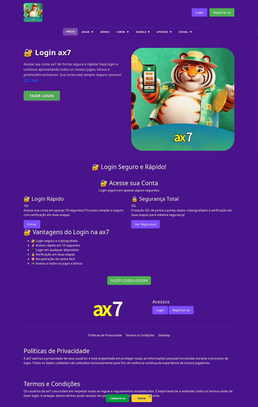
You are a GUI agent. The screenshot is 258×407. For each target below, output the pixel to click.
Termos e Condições (140, 335)
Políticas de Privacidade (105, 335)
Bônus (105, 32)
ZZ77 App (31, 80)
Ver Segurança (145, 224)
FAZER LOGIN (42, 95)
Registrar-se (222, 12)
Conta (121, 32)
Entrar (31, 224)
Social (183, 32)
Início (70, 31)
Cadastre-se (117, 398)
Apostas (162, 32)
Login (199, 12)
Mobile (141, 32)
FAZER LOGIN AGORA (129, 280)
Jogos (86, 32)
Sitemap (164, 335)
